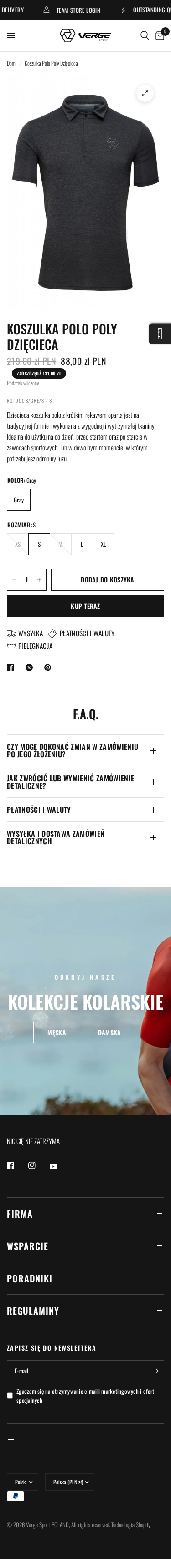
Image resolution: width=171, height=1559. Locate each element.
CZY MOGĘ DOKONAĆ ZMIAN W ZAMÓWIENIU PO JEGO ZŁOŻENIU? (72, 750)
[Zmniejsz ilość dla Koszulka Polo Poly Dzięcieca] (14, 579)
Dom (11, 63)
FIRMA (20, 1213)
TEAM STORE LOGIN (70, 9)
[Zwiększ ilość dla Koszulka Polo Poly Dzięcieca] (39, 579)
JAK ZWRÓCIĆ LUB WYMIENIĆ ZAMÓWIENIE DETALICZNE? (70, 782)
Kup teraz (85, 606)
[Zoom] (145, 93)
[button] (56, 1033)
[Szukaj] (144, 35)
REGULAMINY (33, 1310)
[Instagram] (38, 1165)
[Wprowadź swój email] (155, 1371)
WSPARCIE (27, 1246)
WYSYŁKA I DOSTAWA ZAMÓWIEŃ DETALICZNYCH (55, 837)
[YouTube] (60, 1167)
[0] (158, 35)
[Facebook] (17, 1165)
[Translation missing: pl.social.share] (12, 667)
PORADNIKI (29, 1278)
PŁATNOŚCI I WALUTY (39, 809)
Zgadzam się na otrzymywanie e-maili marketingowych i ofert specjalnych (85, 1396)
